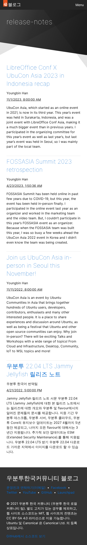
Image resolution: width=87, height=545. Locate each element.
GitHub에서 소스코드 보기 (25, 536)
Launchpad (66, 492)
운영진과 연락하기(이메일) (26, 488)
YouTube (29, 492)
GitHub (46, 492)
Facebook (58, 488)
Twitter (11, 492)
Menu (79, 5)
